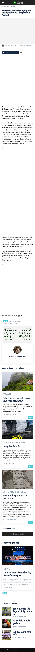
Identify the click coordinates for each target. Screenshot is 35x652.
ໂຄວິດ (16, 323)
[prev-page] (3, 593)
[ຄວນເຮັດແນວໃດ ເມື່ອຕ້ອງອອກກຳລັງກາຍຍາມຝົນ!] (6, 612)
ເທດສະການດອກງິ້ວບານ (8, 323)
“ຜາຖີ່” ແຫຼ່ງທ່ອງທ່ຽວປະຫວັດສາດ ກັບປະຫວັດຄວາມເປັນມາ (17, 399)
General (5, 6)
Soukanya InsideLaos (19, 616)
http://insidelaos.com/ (17, 358)
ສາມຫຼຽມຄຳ (17, 321)
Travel (7, 394)
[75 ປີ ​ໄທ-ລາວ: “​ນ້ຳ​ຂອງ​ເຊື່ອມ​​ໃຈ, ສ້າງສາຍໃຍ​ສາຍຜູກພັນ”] (17, 555)
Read (30, 417)
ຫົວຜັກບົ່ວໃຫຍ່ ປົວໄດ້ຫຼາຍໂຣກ (21, 622)
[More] (21, 52)
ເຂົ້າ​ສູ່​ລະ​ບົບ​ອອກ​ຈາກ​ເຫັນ (17, 534)
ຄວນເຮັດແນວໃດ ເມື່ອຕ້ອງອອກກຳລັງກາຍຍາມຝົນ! (22, 611)
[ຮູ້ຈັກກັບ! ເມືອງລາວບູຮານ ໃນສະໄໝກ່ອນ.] (17, 479)
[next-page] (5, 593)
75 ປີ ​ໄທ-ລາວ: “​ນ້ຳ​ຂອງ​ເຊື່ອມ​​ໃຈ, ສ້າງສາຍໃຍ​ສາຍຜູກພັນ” (17, 574)
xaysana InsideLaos (11, 45)
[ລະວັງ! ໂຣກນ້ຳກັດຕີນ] (17, 429)
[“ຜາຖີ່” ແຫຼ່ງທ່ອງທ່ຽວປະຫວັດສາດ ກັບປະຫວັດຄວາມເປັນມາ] (17, 381)
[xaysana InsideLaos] (3, 45)
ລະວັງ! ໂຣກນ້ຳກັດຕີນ (11, 446)
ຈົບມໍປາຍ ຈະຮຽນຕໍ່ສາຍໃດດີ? (22, 633)
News (13, 6)
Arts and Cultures (14, 492)
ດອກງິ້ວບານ (11, 321)
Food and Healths (14, 443)
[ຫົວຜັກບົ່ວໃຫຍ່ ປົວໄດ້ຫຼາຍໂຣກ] (6, 623)
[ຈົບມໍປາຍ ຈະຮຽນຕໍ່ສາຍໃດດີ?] (6, 635)
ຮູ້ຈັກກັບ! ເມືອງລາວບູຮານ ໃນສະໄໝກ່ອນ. (15, 497)
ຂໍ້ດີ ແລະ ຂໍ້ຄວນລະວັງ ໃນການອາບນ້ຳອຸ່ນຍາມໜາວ (10, 335)
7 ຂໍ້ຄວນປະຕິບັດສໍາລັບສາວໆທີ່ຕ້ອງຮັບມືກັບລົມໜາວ (25, 335)
